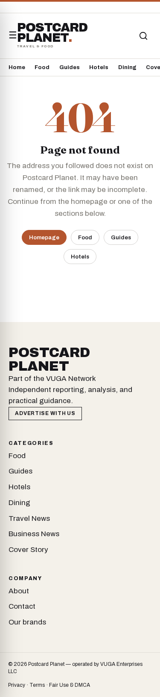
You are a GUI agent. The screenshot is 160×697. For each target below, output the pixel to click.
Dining (127, 67)
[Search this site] (143, 36)
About (19, 591)
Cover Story (28, 550)
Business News (34, 534)
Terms (37, 685)
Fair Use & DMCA (69, 685)
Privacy (16, 685)
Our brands (27, 622)
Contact (22, 606)
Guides (69, 67)
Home (17, 67)
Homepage (44, 237)
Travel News (29, 518)
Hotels (98, 67)
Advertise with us (45, 413)
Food (42, 67)
